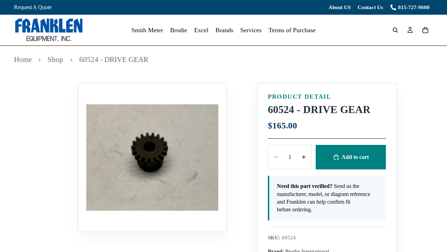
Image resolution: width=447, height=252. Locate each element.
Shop (55, 59)
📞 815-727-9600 (410, 7)
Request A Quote (33, 7)
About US (340, 7)
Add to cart (355, 157)
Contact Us (370, 7)
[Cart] (425, 30)
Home (23, 59)
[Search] (395, 30)
